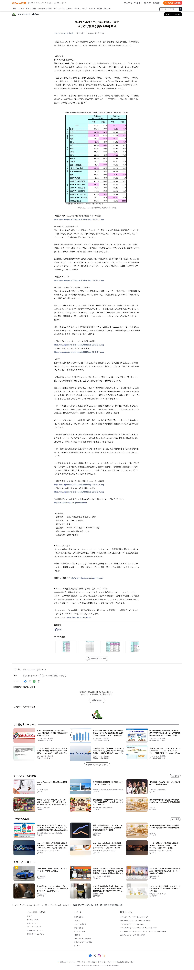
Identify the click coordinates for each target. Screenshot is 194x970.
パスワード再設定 (80, 924)
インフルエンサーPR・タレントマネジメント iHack (138, 928)
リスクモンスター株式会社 (63, 33)
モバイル (92, 9)
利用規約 (91, 962)
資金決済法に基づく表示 (125, 962)
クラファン (107, 9)
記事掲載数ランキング (35, 930)
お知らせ (77, 935)
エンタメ (21, 9)
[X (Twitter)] (30, 681)
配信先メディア (32, 923)
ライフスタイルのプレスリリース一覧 (33, 905)
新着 (14, 9)
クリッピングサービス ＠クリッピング (134, 917)
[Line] (34, 681)
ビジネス (77, 9)
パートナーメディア (34, 927)
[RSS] (103, 955)
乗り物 (99, 9)
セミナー (77, 946)
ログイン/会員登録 (174, 3)
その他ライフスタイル (32, 676)
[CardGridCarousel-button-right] (138, 647)
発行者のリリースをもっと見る (97, 765)
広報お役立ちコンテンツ (35, 934)
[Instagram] (99, 955)
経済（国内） (60, 676)
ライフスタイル (58, 9)
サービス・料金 (32, 920)
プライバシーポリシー (106, 962)
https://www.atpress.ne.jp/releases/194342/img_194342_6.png (79, 492)
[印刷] (39, 681)
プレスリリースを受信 (151, 3)
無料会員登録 (78, 917)
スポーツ (69, 9)
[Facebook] (25, 681)
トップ (14, 905)
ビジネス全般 (47, 676)
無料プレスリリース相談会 (83, 942)
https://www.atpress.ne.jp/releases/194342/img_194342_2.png (79, 280)
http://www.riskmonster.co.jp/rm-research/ (70, 503)
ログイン (77, 920)
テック (84, 9)
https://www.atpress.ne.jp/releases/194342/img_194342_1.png (79, 219)
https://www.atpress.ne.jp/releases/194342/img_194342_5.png (79, 485)
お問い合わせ (97, 700)
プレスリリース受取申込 (82, 938)
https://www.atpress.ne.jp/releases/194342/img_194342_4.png (79, 352)
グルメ (28, 9)
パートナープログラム (77, 962)
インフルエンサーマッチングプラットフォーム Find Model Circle (143, 931)
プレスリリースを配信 (132, 3)
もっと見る (175, 776)
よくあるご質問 (79, 931)
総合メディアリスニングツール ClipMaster (135, 920)
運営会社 (63, 962)
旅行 (34, 9)
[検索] (180, 9)
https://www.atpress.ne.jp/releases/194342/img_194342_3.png (79, 345)
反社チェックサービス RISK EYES (132, 935)
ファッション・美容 (44, 9)
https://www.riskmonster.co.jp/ (79, 617)
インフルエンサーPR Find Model (131, 924)
